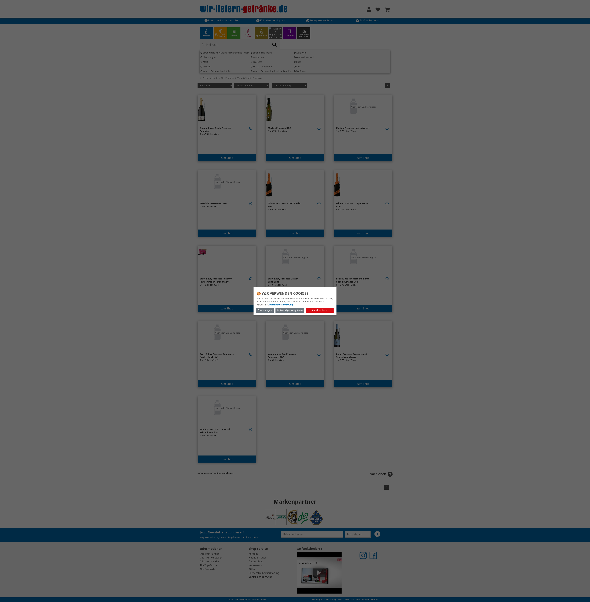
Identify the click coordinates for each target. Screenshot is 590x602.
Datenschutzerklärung (281, 304)
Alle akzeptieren (320, 310)
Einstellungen (265, 310)
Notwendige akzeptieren (290, 310)
